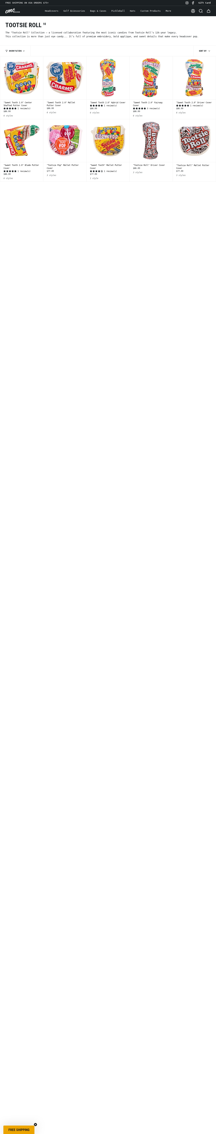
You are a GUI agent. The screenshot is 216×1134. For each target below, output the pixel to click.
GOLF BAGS (108, 600)
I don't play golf (108, 611)
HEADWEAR (108, 587)
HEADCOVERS (108, 562)
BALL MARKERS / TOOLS (108, 575)
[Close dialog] (142, 519)
